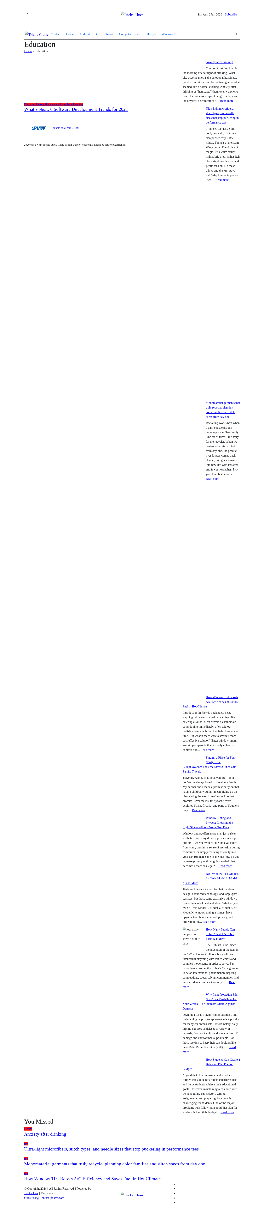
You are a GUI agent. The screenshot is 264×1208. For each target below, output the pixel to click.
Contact (55, 34)
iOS (97, 34)
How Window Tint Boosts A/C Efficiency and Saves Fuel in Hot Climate (210, 701)
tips (26, 1143)
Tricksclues (31, 1193)
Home (70, 34)
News (109, 34)
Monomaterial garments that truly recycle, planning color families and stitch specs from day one (114, 1163)
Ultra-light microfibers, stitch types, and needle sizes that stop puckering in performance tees (111, 1148)
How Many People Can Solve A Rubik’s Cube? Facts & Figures (220, 934)
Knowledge (60, 104)
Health (28, 1129)
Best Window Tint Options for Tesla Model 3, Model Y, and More (210, 878)
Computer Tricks (129, 34)
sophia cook (60, 127)
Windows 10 (169, 34)
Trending (78, 104)
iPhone (49, 104)
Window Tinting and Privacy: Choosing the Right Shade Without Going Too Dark (208, 822)
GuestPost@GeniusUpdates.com (44, 1197)
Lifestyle (150, 34)
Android (84, 34)
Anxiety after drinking (219, 62)
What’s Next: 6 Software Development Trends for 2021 (76, 109)
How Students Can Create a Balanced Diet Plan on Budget (211, 1064)
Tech (70, 104)
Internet (40, 104)
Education (30, 104)
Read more (226, 100)
